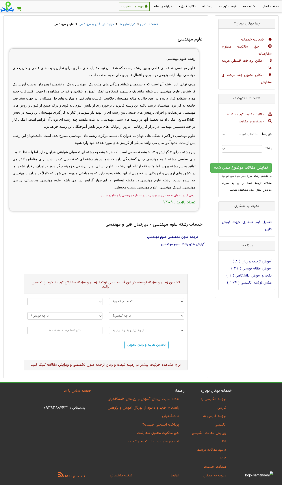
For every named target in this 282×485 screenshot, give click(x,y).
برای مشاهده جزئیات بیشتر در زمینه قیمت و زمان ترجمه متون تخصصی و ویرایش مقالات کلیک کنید (106, 364)
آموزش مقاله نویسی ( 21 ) (251, 268)
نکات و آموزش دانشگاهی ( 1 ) (249, 275)
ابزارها (175, 475)
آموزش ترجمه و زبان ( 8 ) (252, 261)
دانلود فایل (188, 6)
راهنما (208, 6)
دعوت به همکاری (214, 475)
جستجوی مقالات (252, 121)
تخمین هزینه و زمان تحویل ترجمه (153, 441)
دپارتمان (270, 134)
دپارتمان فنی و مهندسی (96, 24)
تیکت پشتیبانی (121, 475)
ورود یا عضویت (133, 6)
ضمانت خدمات (253, 39)
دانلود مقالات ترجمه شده (246, 114)
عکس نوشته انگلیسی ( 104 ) (249, 282)
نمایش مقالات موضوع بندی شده (241, 168)
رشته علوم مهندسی (181, 59)
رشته (270, 148)
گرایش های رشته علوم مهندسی (183, 244)
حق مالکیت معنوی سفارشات (158, 433)
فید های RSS (74, 476)
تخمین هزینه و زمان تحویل (146, 344)
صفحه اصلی (270, 6)
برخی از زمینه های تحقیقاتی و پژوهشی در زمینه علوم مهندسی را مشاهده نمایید (148, 195)
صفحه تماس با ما (77, 390)
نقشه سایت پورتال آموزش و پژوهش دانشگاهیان (143, 399)
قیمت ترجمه (227, 6)
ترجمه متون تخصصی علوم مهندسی (172, 237)
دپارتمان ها (164, 6)
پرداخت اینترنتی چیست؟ (160, 424)
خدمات (250, 6)
